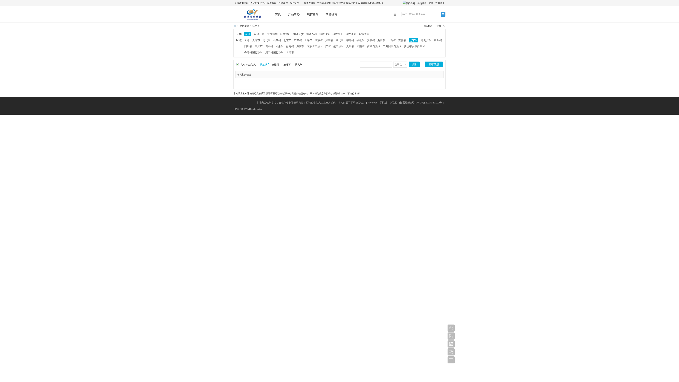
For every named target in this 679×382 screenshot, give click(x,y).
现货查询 (312, 14)
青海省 (290, 46)
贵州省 (350, 46)
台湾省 (290, 52)
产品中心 (294, 14)
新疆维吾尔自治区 (414, 46)
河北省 (267, 40)
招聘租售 (331, 14)
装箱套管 (364, 34)
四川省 (248, 46)
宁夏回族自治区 (392, 46)
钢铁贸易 (311, 34)
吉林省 (402, 40)
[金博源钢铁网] (251, 19)
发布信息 (428, 26)
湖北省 (340, 40)
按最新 (275, 64)
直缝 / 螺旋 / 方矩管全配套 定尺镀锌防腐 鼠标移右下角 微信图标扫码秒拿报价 (344, 3)
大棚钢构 (272, 34)
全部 (247, 34)
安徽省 (371, 40)
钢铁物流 (324, 34)
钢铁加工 (337, 34)
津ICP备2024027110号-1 (430, 102)
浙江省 (381, 40)
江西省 (438, 40)
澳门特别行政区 (274, 52)
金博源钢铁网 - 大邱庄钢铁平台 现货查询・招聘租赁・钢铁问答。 (268, 3)
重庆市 (259, 46)
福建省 (360, 40)
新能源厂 (285, 34)
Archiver (372, 102)
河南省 (329, 40)
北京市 (287, 40)
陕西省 (269, 46)
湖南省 (350, 40)
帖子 (404, 14)
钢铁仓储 (351, 34)
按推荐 (287, 64)
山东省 (277, 40)
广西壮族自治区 (334, 46)
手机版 (383, 102)
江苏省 (319, 40)
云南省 (361, 46)
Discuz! (251, 108)
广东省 (298, 40)
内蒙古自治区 (315, 46)
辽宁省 (256, 25)
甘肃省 (279, 46)
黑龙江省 (426, 40)
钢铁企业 (244, 25)
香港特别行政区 (253, 52)
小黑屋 (393, 102)
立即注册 (440, 3)
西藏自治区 (373, 46)
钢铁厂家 (259, 34)
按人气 (298, 64)
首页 (278, 14)
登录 (431, 3)
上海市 (308, 40)
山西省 (392, 40)
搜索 (414, 64)
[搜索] (443, 14)
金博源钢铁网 (234, 25)
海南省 (300, 46)
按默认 (263, 64)
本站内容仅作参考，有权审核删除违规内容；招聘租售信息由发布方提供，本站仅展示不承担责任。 (310, 102)
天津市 (256, 40)
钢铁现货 (298, 34)
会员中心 (441, 25)
